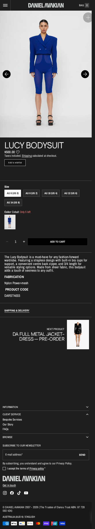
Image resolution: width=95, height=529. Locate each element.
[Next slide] (85, 72)
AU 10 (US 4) (50, 189)
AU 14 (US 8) (13, 198)
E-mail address (13, 454)
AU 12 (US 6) (70, 189)
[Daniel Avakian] (24, 478)
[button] (5, 5)
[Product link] (46, 330)
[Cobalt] (9, 217)
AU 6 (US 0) (13, 189)
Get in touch (9, 485)
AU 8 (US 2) (31, 189)
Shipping (27, 151)
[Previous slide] (7, 72)
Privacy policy (36, 468)
